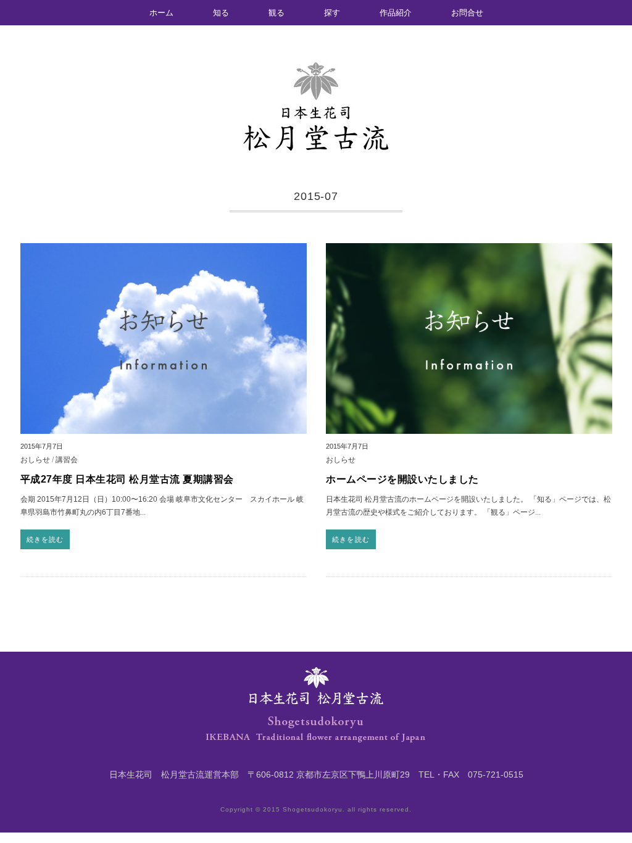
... (143, 512)
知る (221, 12)
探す (332, 12)
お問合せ (467, 12)
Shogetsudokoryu (313, 809)
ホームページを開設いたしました (402, 479)
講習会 (67, 459)
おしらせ (35, 459)
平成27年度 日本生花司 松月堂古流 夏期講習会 (127, 479)
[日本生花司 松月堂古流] (316, 72)
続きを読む (45, 539)
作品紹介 (396, 12)
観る (276, 12)
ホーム (161, 12)
